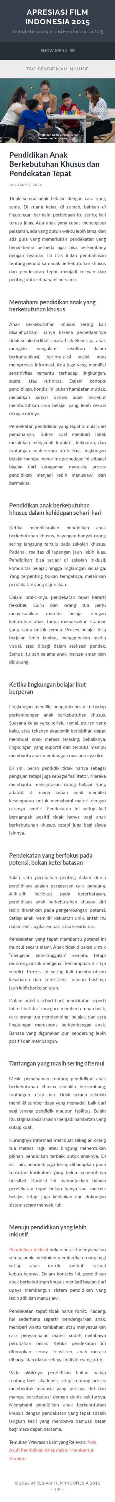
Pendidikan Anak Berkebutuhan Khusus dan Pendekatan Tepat (54, 164)
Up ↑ (60, 1489)
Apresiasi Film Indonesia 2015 (57, 16)
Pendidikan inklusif (28, 1249)
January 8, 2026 (25, 184)
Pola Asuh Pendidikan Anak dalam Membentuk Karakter (52, 1450)
